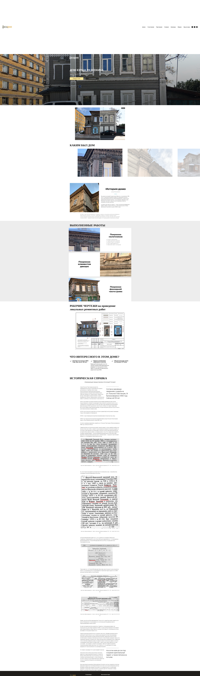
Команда (173, 27)
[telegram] (194, 27)
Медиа (180, 27)
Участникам (151, 27)
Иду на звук (187, 27)
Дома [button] (143, 27)
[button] (92, 78)
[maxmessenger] (197, 27)
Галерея (166, 27)
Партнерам (159, 27)
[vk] (192, 27)
